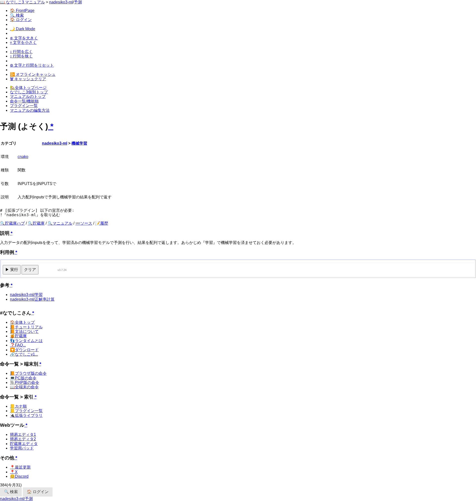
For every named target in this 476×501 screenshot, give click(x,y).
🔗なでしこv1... (24, 354)
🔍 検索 (17, 15)
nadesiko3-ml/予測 (16, 499)
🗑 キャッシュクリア (28, 79)
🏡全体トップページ (28, 87)
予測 (78, 2)
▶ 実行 (11, 269)
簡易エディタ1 (23, 434)
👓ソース (83, 223)
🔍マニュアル (60, 223)
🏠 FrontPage (22, 10)
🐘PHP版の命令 (24, 382)
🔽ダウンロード (24, 350)
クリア (30, 269)
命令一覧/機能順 (24, 101)
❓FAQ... (18, 345)
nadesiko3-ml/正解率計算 (32, 299)
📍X (14, 472)
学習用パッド (22, 448)
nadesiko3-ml (61, 2)
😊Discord (19, 476)
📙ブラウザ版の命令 (28, 373)
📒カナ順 (18, 406)
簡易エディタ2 (23, 439)
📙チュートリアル (26, 327)
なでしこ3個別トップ (29, 92)
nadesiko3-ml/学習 (26, 294)
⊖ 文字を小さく (23, 42)
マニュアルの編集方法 (30, 110)
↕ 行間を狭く (21, 56)
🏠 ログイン (21, 20)
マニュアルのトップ (28, 96)
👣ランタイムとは (26, 341)
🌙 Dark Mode (22, 29)
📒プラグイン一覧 (26, 411)
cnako (23, 157)
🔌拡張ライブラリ (26, 415)
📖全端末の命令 (24, 387)
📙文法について (24, 331)
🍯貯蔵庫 (18, 336)
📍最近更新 (20, 467)
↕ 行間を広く (21, 52)
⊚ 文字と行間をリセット (32, 65)
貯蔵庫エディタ (24, 444)
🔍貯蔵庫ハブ (12, 223)
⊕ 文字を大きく (24, 38)
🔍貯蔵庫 (36, 223)
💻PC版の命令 (23, 378)
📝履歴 (101, 223)
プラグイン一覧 (24, 106)
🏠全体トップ (22, 322)
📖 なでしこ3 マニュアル (22, 2)
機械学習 (79, 143)
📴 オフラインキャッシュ (33, 74)
